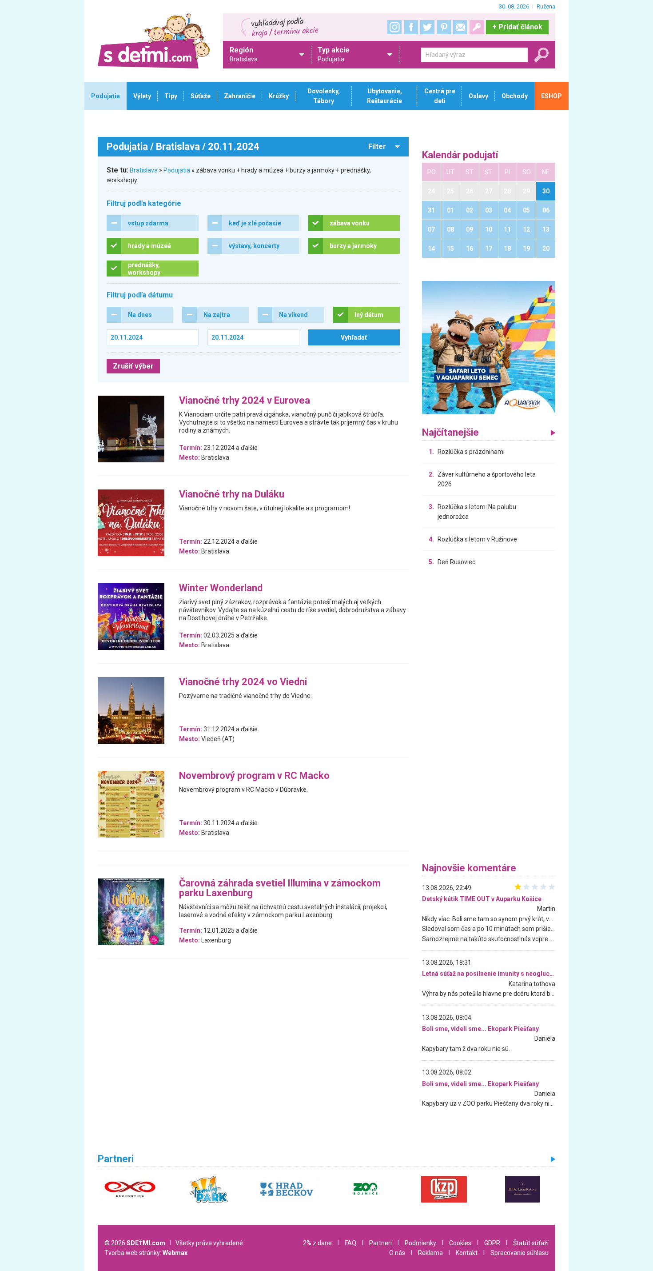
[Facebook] (411, 27)
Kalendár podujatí (460, 155)
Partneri (380, 1243)
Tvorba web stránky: (145, 1252)
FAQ (350, 1243)
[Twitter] (427, 27)
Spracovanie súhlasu (519, 1252)
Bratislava (144, 170)
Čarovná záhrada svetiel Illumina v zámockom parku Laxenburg (280, 888)
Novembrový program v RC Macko (254, 776)
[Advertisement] (488, 716)
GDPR (492, 1243)
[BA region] (488, 347)
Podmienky (420, 1243)
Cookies (460, 1243)
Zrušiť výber (133, 366)
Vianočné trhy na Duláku (231, 494)
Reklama (430, 1252)
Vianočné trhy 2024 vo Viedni (243, 682)
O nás (397, 1252)
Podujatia (176, 170)
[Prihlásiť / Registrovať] (477, 27)
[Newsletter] (460, 27)
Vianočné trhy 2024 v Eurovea (244, 401)
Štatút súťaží (531, 1243)
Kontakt (467, 1252)
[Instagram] (394, 27)
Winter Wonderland (221, 588)
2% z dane (317, 1243)
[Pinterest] (444, 27)
